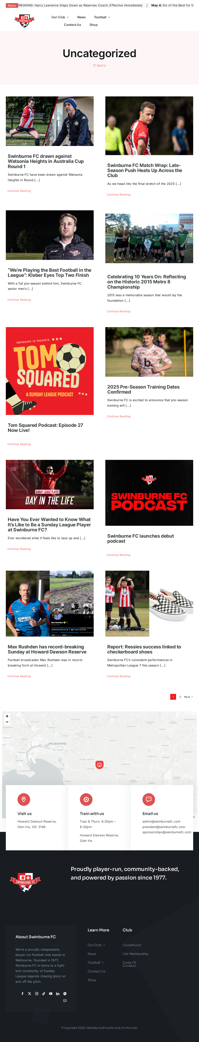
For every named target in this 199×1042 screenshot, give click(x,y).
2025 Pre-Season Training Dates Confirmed (143, 389)
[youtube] (50, 993)
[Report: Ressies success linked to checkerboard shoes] (149, 604)
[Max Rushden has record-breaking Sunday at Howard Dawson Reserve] (50, 604)
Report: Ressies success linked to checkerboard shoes (144, 649)
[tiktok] (43, 993)
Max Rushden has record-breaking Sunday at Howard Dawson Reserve (47, 649)
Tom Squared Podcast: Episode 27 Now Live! (45, 427)
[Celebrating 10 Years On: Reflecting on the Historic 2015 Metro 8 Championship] (149, 238)
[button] (99, 765)
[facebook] (22, 993)
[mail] (64, 1000)
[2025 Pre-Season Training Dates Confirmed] (149, 352)
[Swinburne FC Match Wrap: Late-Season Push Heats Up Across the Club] (149, 125)
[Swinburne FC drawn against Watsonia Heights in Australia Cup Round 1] (50, 121)
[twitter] (29, 993)
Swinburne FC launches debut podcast (140, 538)
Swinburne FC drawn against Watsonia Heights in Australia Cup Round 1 (46, 161)
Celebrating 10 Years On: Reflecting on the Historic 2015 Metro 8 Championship (146, 282)
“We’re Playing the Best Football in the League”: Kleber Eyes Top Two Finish (49, 272)
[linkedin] (57, 993)
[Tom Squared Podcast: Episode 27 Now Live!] (50, 371)
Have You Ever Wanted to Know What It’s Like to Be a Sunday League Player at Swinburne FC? (49, 525)
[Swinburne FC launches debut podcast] (149, 493)
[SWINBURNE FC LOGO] (24, 13)
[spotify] (64, 993)
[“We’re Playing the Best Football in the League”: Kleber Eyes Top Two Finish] (50, 235)
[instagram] (36, 993)
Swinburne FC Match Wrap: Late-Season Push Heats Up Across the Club (144, 170)
